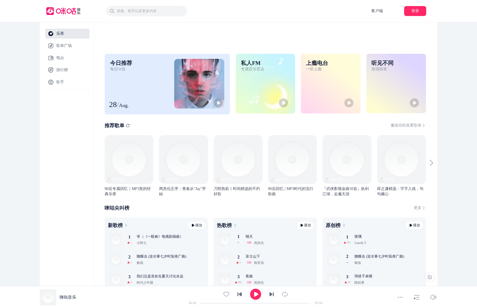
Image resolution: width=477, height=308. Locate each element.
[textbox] (150, 11)
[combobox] (146, 11)
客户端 (377, 11)
